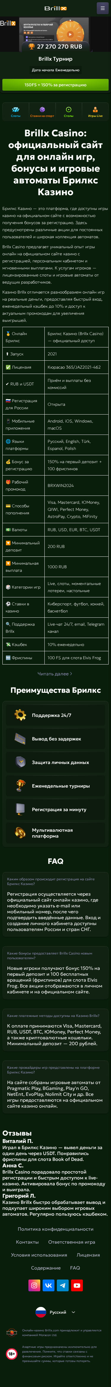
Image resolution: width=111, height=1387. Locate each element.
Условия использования (39, 1255)
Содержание (46, 1268)
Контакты (27, 1242)
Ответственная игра (71, 1242)
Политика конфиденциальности (56, 1229)
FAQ (75, 1268)
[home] (55, 8)
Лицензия (88, 1255)
